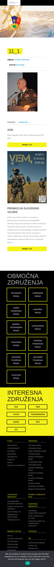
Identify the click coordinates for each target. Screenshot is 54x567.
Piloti (16, 414)
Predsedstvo (12, 457)
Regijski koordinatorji (36, 489)
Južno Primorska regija (37, 451)
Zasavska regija (34, 483)
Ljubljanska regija (35, 462)
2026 (10, 129)
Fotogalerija (12, 541)
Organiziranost (13, 448)
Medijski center (14, 531)
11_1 (14, 51)
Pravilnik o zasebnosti (16, 465)
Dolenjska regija (34, 445)
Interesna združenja (36, 486)
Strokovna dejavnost (12, 495)
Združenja (32, 441)
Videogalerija (12, 544)
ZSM (38, 407)
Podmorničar (38, 414)
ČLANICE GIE (32, 546)
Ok (27, 563)
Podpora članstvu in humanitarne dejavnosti (36, 523)
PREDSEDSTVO (33, 548)
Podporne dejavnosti (33, 505)
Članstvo (11, 460)
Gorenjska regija (34, 448)
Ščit (38, 422)
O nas (9, 441)
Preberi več (27, 145)
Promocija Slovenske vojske (23, 210)
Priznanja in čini (13, 520)
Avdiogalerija (12, 547)
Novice (10, 536)
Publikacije (11, 550)
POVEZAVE (32, 531)
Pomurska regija (34, 465)
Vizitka (9, 462)
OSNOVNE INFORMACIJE (36, 543)
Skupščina (11, 451)
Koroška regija (34, 454)
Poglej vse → (24, 122)
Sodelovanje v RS (14, 512)
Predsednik (11, 454)
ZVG (16, 407)
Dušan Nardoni (18, 60)
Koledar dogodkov (15, 539)
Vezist (16, 422)
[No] (50, 558)
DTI (16, 429)
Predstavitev (12, 445)
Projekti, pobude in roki (36, 495)
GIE (29, 538)
